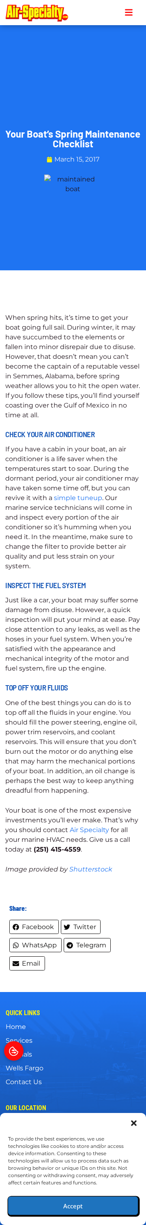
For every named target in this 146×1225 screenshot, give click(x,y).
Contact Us (24, 1082)
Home (16, 1027)
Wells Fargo (24, 1068)
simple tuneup (78, 498)
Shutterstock (90, 869)
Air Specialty (89, 830)
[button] (134, 1123)
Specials (19, 1054)
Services (19, 1040)
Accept (73, 1206)
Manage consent (14, 1051)
